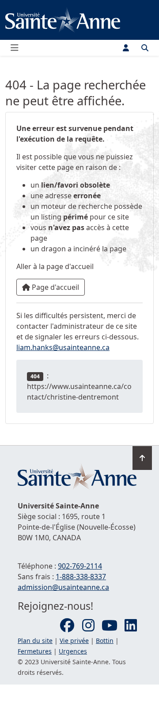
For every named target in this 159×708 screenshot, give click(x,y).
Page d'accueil (54, 287)
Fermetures (35, 651)
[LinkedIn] (130, 625)
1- (81, 576)
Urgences (73, 651)
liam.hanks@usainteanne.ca (63, 347)
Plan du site (35, 640)
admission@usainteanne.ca (63, 587)
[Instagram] (88, 625)
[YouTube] (109, 625)
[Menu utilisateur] (125, 48)
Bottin (105, 640)
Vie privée (74, 640)
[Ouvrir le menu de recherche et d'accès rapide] (145, 48)
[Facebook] (67, 625)
